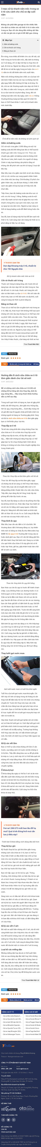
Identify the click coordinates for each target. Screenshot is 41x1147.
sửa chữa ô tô (16, 1000)
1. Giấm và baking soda (10, 44)
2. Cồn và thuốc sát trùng (11, 47)
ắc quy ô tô (13, 534)
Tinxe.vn (9, 1045)
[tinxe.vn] (20, 2)
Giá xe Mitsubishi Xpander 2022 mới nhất (12, 1025)
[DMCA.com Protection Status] (9, 353)
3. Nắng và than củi (8, 51)
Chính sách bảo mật (8, 1132)
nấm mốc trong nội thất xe (21, 364)
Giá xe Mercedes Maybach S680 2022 (12, 1016)
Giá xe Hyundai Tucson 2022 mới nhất (12, 1028)
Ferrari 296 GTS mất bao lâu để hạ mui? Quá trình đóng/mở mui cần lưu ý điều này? (19, 831)
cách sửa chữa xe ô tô (17, 418)
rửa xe (31, 95)
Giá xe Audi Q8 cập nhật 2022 (12, 1022)
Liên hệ (4, 1129)
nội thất (23, 293)
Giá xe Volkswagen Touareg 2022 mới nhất (12, 1034)
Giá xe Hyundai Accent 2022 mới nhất (12, 1019)
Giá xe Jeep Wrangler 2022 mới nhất (12, 1031)
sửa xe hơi (28, 1000)
